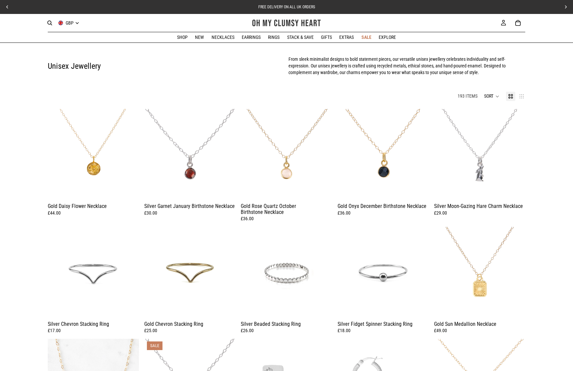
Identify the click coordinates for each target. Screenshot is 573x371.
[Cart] (518, 23)
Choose (134, 190)
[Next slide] (129, 154)
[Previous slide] (58, 154)
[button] (491, 96)
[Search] (49, 23)
